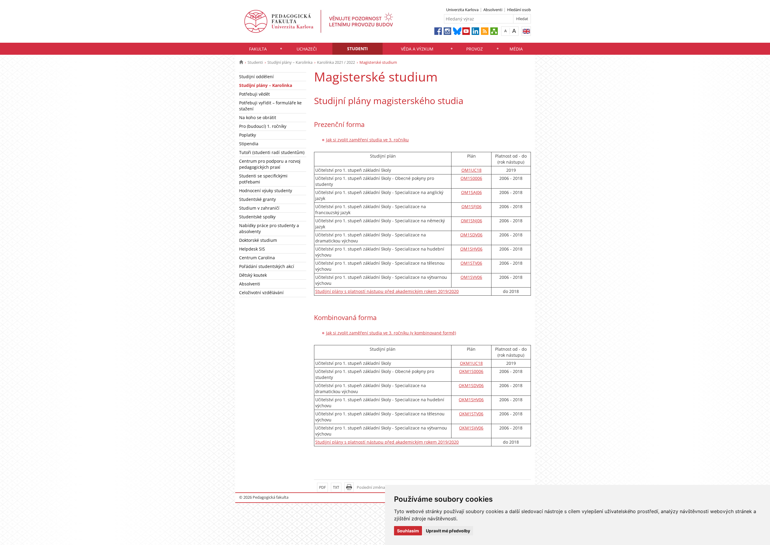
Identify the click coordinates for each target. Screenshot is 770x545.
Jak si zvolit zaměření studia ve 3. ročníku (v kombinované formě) (391, 333)
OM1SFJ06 (471, 206)
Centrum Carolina (257, 257)
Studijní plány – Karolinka (290, 62)
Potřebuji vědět (254, 94)
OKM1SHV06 (471, 399)
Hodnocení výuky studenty (265, 190)
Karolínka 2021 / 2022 (336, 62)
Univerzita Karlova (462, 9)
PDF (322, 487)
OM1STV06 (471, 263)
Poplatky (247, 135)
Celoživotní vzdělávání (261, 292)
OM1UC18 (471, 170)
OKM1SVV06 (471, 428)
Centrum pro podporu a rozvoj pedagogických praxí (269, 164)
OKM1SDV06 (471, 385)
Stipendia (248, 143)
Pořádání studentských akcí (266, 266)
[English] (526, 31)
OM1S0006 (471, 178)
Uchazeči (307, 49)
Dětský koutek (253, 275)
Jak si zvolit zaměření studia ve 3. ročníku (367, 140)
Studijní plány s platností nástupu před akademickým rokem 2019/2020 (387, 291)
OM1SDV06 (471, 235)
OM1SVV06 (471, 277)
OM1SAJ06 (471, 192)
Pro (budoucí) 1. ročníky (262, 126)
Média (516, 49)
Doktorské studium (258, 240)
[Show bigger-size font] (514, 31)
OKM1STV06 (471, 414)
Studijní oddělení (256, 76)
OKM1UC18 (471, 363)
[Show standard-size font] (505, 31)
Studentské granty (257, 199)
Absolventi (492, 9)
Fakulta (258, 49)
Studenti (357, 48)
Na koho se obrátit (257, 117)
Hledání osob (519, 9)
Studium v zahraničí (259, 208)
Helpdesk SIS (252, 249)
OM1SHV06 (471, 249)
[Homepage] (241, 62)
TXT (336, 487)
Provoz (474, 49)
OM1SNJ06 (471, 220)
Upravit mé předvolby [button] (448, 530)
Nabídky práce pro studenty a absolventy (269, 228)
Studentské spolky (257, 217)
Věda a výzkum (417, 49)
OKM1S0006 (471, 371)
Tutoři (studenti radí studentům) (271, 152)
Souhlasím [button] (408, 530)
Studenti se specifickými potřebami (263, 179)
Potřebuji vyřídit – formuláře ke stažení (270, 106)
